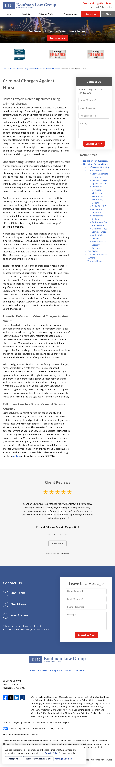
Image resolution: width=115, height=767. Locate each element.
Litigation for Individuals (34, 69)
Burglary (96, 248)
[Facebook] (5, 697)
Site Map (68, 670)
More (108, 14)
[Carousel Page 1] (49, 534)
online (17, 455)
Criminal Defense (53, 69)
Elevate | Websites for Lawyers (93, 759)
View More (57, 543)
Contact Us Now (57, 38)
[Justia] (22, 697)
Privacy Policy (56, 670)
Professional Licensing (98, 167)
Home (8, 14)
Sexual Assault (99, 241)
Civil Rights (92, 251)
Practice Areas (70, 14)
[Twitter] (10, 697)
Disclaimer (42, 670)
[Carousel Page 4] (66, 534)
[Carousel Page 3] (60, 534)
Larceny (96, 244)
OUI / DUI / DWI (99, 206)
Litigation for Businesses (95, 160)
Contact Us (91, 14)
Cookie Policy (38, 728)
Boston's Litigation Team (97, 3)
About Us (26, 14)
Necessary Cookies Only (38, 758)
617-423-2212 (101, 7)
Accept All (13, 758)
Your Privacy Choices (19, 728)
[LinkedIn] (16, 697)
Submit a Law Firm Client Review (57, 553)
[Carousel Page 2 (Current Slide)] (55, 534)
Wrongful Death (95, 261)
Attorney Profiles (46, 14)
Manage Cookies (55, 728)
